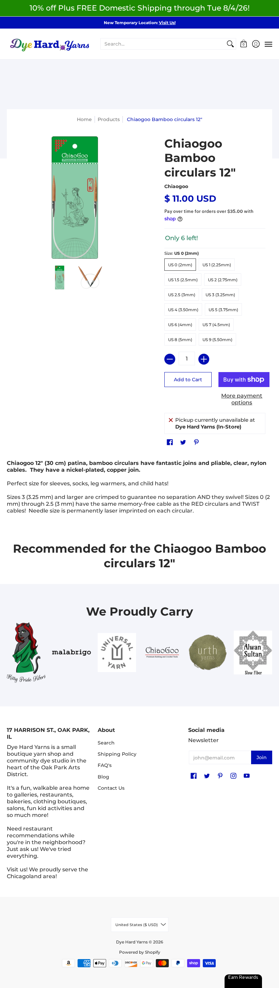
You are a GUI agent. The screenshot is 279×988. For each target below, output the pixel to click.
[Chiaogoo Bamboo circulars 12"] (59, 277)
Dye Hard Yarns (132, 941)
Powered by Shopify (139, 952)
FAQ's (105, 765)
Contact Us (111, 788)
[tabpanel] (139, 488)
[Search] (230, 43)
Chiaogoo (176, 186)
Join (262, 757)
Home (84, 119)
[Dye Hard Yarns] (49, 44)
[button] (244, 44)
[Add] (203, 359)
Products (109, 119)
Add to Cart (188, 379)
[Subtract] (169, 359)
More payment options (241, 399)
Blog (103, 777)
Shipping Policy (117, 754)
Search (106, 743)
